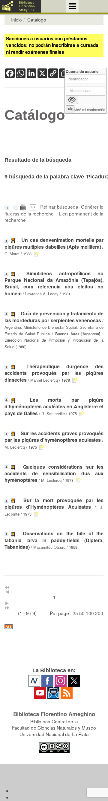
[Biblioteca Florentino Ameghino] (20, 6)
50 (82, 613)
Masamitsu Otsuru (49, 547)
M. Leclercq (14, 447)
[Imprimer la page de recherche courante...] (23, 206)
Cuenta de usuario (82, 71)
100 (90, 613)
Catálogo (34, 115)
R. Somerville (53, 413)
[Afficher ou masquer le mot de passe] (72, 100)
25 (75, 613)
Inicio (16, 19)
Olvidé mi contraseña (87, 109)
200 (99, 613)
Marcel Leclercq (44, 380)
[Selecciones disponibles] (34, 206)
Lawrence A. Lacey (41, 293)
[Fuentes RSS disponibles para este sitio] (54, 626)
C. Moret (12, 253)
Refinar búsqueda (59, 206)
